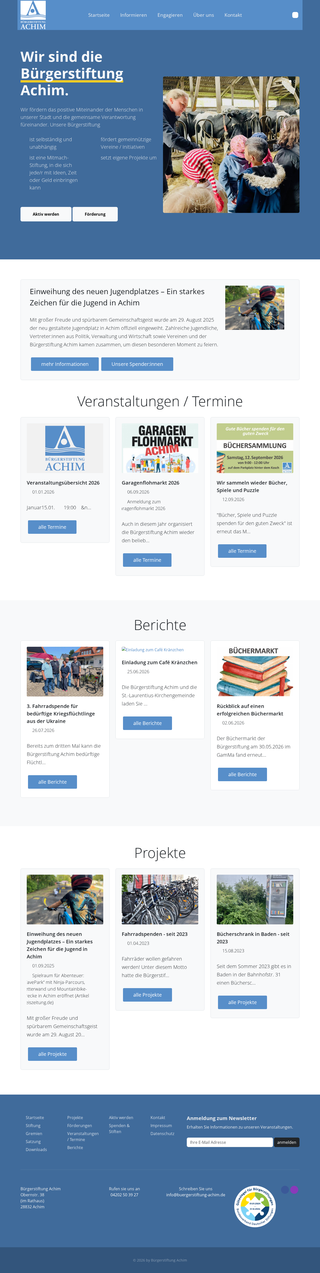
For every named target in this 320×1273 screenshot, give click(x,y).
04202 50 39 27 (124, 1195)
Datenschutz (162, 1133)
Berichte (75, 1147)
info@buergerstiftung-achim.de (195, 1195)
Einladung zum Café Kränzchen (160, 662)
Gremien (34, 1133)
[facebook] (285, 1190)
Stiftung (33, 1125)
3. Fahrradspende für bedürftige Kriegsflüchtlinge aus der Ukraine (61, 713)
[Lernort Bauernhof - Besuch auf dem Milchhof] (231, 144)
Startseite (35, 1117)
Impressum (161, 1125)
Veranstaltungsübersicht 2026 (63, 482)
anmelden (286, 1142)
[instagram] (294, 1190)
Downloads (36, 1149)
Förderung (95, 214)
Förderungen (79, 1125)
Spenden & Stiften (119, 1128)
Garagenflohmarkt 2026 (150, 482)
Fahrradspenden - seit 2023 (155, 934)
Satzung (33, 1141)
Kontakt (157, 1117)
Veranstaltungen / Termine (83, 1136)
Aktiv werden (46, 214)
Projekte (75, 1117)
